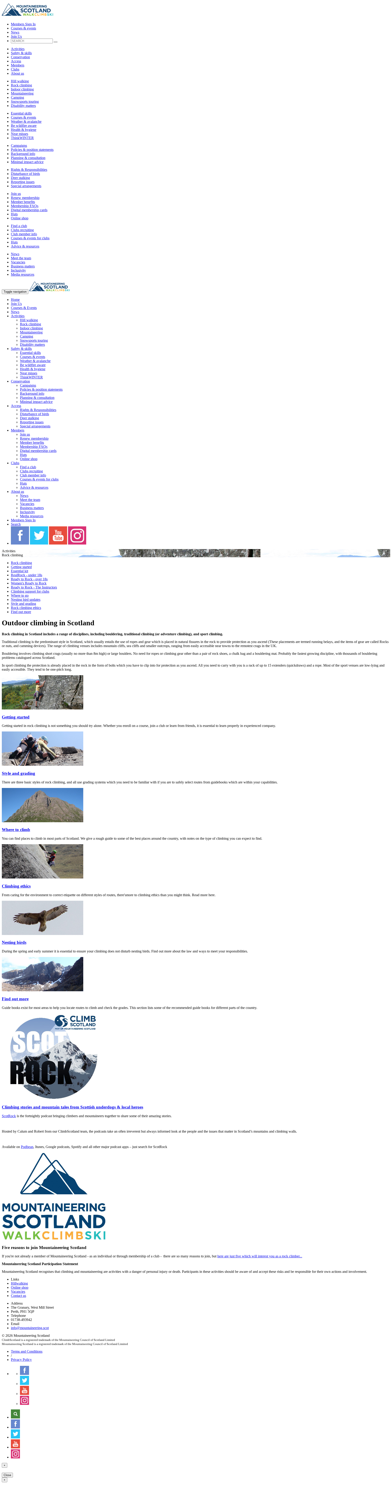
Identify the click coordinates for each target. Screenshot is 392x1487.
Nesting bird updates (25, 599)
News (15, 32)
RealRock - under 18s (26, 575)
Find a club (19, 226)
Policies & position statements (32, 150)
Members (17, 65)
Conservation (20, 57)
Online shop (19, 218)
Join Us (16, 36)
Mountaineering (22, 93)
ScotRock (9, 1116)
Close (7, 1475)
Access (16, 61)
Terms (26, 1351)
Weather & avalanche (26, 121)
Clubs (15, 69)
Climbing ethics (16, 886)
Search (16, 524)
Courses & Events (24, 308)
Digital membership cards (29, 210)
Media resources (22, 274)
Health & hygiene (23, 130)
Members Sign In (23, 24)
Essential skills (21, 113)
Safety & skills (21, 53)
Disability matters (23, 106)
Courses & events (23, 28)
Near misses (19, 134)
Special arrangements (26, 186)
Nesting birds (14, 942)
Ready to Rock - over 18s (29, 579)
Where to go (20, 595)
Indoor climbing (22, 89)
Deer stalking (20, 178)
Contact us (18, 1296)
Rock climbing (21, 85)
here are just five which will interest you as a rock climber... (259, 1256)
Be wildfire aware (24, 126)
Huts (14, 214)
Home (15, 300)
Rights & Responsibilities (29, 170)
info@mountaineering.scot (30, 1328)
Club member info (24, 234)
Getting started (21, 567)
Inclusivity (18, 270)
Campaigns (19, 145)
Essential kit (19, 571)
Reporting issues (22, 182)
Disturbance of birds (25, 174)
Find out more (21, 612)
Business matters (23, 266)
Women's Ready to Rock (29, 583)
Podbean (27, 1147)
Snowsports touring (25, 101)
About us (17, 73)
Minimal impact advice (27, 162)
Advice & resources (25, 246)
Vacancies (18, 262)
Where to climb (16, 829)
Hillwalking (19, 1283)
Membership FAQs (24, 206)
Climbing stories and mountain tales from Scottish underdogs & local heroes (72, 1107)
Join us (16, 194)
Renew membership (25, 198)
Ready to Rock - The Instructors (34, 587)
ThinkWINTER (22, 138)
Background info (23, 154)
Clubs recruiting (22, 230)
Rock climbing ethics (26, 608)
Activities (17, 49)
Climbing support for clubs (30, 591)
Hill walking (20, 81)
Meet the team (21, 258)
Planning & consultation (28, 158)
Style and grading (23, 604)
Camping (17, 97)
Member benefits (23, 202)
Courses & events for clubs (30, 238)
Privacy (21, 1360)
